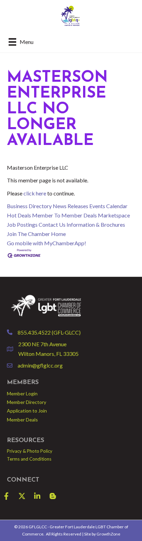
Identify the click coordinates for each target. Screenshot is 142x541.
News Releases (70, 206)
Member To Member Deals (64, 215)
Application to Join (27, 411)
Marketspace (114, 215)
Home (58, 233)
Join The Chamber (28, 233)
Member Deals (22, 419)
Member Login (22, 393)
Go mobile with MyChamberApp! (46, 243)
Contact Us (52, 224)
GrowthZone (108, 534)
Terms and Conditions (29, 459)
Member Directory (26, 402)
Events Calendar (108, 206)
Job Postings (22, 224)
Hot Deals (19, 215)
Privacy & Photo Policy (29, 451)
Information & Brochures (96, 224)
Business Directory (29, 206)
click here (34, 193)
